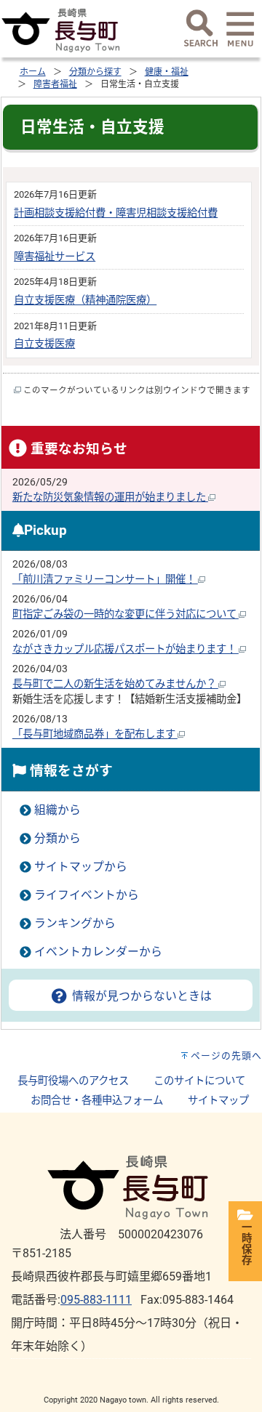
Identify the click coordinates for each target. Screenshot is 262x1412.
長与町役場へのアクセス (73, 1081)
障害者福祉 (55, 84)
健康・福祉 (166, 72)
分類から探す (95, 72)
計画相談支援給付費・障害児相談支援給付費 (116, 213)
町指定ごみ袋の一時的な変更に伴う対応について (125, 614)
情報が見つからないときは (140, 996)
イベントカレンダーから (98, 952)
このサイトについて (199, 1081)
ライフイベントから (86, 895)
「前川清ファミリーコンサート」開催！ (105, 579)
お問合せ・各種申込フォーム (97, 1100)
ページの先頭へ (226, 1055)
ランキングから (75, 923)
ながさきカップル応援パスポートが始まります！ (125, 649)
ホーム (33, 72)
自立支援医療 (44, 344)
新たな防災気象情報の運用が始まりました (110, 497)
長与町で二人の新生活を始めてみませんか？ (115, 684)
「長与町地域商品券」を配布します (95, 734)
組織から (57, 810)
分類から (57, 838)
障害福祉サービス (54, 257)
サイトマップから (80, 867)
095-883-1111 (96, 1300)
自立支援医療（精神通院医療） (85, 300)
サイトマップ (218, 1100)
